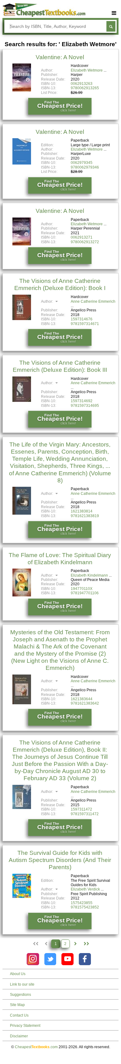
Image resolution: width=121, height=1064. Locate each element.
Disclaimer (19, 1036)
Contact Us (19, 1015)
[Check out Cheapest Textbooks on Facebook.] (85, 959)
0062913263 (81, 83)
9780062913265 (85, 88)
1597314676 (81, 319)
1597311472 (81, 809)
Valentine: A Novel (60, 57)
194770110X (81, 589)
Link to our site (22, 984)
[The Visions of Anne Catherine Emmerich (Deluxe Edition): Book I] (21, 319)
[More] (114, 13)
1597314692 (81, 401)
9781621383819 (85, 516)
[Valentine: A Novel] (21, 90)
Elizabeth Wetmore (87, 70)
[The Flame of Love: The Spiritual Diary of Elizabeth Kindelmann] (21, 595)
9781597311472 (85, 814)
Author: (47, 301)
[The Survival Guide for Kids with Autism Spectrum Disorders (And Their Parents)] (21, 897)
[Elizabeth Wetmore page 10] (86, 943)
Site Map (17, 1005)
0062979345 (81, 162)
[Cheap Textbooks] (44, 15)
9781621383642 (85, 703)
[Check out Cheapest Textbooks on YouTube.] (67, 959)
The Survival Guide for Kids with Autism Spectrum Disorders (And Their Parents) (60, 860)
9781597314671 (85, 324)
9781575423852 (85, 907)
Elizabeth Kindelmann (89, 575)
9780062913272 (85, 242)
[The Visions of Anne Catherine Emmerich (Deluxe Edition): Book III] (21, 400)
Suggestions (20, 994)
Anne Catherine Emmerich (93, 301)
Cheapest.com (36, 1047)
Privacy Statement (25, 1025)
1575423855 (81, 903)
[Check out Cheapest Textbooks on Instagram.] (33, 959)
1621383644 (81, 699)
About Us (17, 974)
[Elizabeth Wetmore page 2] (75, 943)
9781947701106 (85, 593)
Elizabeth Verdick (85, 889)
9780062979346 (85, 167)
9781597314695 (85, 405)
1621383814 (81, 511)
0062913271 (81, 237)
